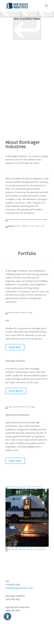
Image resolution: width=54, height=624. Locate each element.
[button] (7, 616)
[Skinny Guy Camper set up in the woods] (25, 546)
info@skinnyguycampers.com (19, 588)
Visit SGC (15, 347)
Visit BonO (16, 391)
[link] (27, 28)
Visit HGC (15, 461)
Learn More (17, 113)
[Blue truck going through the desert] (23, 486)
